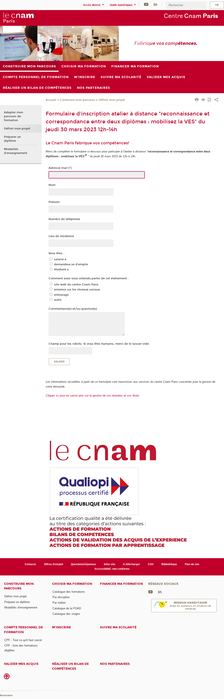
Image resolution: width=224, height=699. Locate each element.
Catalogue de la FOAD (66, 608)
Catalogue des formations (68, 591)
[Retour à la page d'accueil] (18, 17)
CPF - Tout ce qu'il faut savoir (23, 640)
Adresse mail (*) (60, 168)
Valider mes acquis (21, 664)
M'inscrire (61, 627)
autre (57, 300)
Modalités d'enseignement (15, 151)
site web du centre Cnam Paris (76, 284)
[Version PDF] (210, 100)
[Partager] (216, 100)
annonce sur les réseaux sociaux (77, 289)
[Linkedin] (155, 4)
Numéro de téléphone (64, 219)
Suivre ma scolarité (118, 627)
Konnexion (6, 695)
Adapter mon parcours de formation (13, 116)
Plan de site (192, 564)
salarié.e (60, 259)
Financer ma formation (121, 584)
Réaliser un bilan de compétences (70, 666)
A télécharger (131, 564)
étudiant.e (61, 269)
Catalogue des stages (66, 613)
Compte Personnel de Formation (23, 630)
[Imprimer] (197, 100)
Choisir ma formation (72, 584)
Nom (52, 185)
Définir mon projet (112, 100)
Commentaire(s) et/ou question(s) (73, 309)
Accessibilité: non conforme (112, 568)
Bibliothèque (169, 564)
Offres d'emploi (53, 564)
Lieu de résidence (61, 236)
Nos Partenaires (115, 664)
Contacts (30, 564)
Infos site (109, 564)
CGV (151, 564)
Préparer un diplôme (12, 139)
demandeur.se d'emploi (71, 264)
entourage (61, 295)
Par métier (59, 602)
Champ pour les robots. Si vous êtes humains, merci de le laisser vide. (99, 344)
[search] (186, 5)
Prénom (54, 202)
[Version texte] (203, 100)
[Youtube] (146, 4)
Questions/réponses (83, 564)
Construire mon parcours (77, 100)
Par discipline (61, 597)
